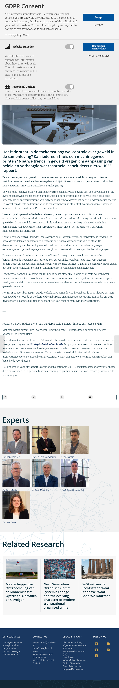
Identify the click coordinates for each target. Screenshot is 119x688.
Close (26, 35)
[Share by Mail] (90, 397)
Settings (98, 25)
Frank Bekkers (40, 489)
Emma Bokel (9, 522)
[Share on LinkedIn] (62, 397)
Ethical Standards (71, 663)
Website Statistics (23, 46)
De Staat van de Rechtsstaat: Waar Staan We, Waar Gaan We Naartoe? (96, 590)
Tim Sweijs (67, 457)
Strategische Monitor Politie (46, 344)
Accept (99, 17)
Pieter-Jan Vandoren (44, 457)
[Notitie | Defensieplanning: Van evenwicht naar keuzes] (2, 344)
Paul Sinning (9, 489)
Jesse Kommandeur (72, 489)
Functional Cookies (23, 86)
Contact (36, 663)
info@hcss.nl (46, 648)
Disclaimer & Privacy (73, 642)
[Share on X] (33, 397)
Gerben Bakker (11, 457)
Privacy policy (13, 35)
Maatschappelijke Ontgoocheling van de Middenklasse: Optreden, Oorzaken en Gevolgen (21, 592)
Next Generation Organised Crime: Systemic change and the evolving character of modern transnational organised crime (59, 596)
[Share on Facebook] (5, 397)
